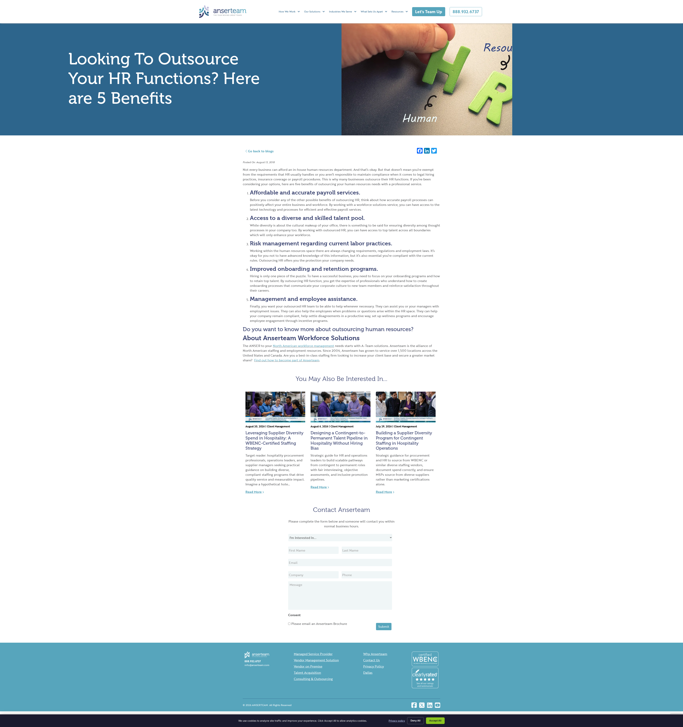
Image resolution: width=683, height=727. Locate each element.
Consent (294, 615)
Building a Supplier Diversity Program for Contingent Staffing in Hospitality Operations (404, 440)
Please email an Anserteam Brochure (319, 623)
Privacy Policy (373, 666)
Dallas (367, 672)
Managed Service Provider (313, 654)
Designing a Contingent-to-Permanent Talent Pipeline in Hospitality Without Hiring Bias (339, 440)
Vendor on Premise (308, 666)
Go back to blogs (260, 151)
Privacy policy (397, 720)
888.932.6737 (466, 12)
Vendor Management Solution (316, 660)
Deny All (415, 720)
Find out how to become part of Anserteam (286, 360)
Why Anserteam (375, 654)
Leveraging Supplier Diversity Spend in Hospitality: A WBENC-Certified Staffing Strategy (274, 440)
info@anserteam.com (257, 665)
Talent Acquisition (307, 672)
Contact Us (371, 660)
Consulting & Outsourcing (313, 678)
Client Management (278, 426)
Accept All (435, 720)
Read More (253, 491)
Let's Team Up (428, 12)
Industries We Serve (340, 11)
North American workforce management (303, 345)
